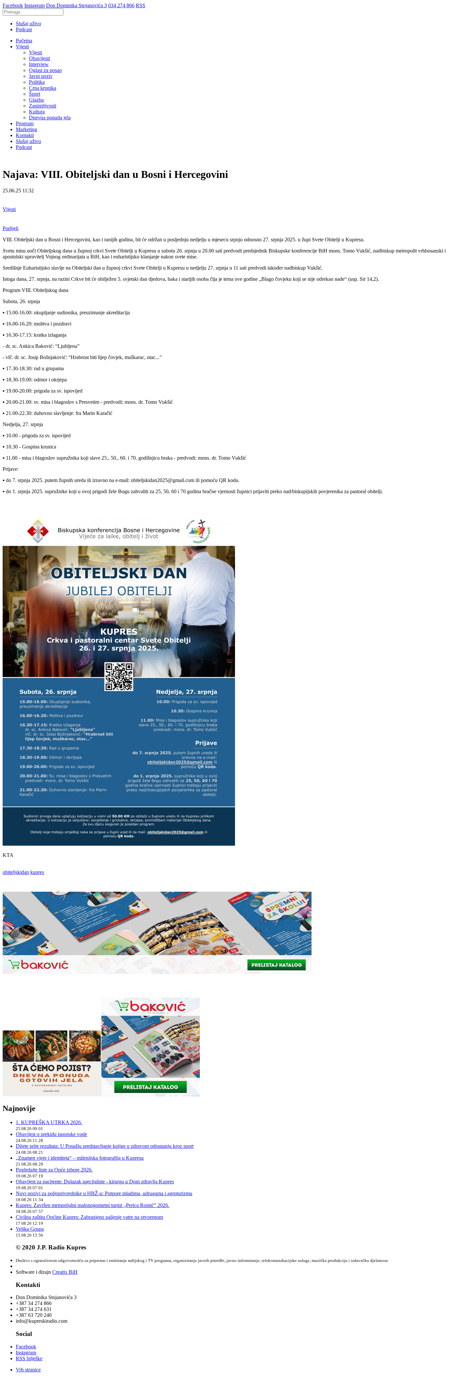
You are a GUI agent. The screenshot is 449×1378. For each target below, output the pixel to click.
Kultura (37, 111)
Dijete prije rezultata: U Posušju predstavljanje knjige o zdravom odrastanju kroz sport (105, 1146)
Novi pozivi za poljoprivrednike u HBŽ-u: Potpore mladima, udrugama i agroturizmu (104, 1193)
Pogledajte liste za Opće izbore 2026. (54, 1170)
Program (25, 123)
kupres (37, 872)
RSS (140, 5)
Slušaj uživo (28, 23)
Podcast (24, 29)
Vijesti (22, 46)
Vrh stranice (28, 1369)
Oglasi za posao (45, 70)
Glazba (36, 100)
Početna (24, 40)
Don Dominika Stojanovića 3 (76, 5)
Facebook (13, 5)
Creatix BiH (65, 1272)
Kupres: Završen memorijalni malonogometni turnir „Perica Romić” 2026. (92, 1205)
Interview (39, 64)
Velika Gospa (30, 1229)
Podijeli (10, 228)
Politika (37, 82)
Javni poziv (41, 76)
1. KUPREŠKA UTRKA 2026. (49, 1122)
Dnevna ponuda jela (50, 117)
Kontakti (25, 135)
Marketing (26, 129)
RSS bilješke (29, 1358)
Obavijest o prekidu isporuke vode (51, 1134)
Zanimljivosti (42, 106)
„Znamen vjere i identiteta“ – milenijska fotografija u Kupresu (80, 1158)
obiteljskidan (16, 872)
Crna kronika (42, 88)
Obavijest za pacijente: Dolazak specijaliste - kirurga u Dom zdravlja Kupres (95, 1181)
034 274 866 (121, 5)
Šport (34, 94)
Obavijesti (39, 58)
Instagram (34, 5)
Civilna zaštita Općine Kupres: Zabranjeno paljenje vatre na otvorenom (89, 1217)
